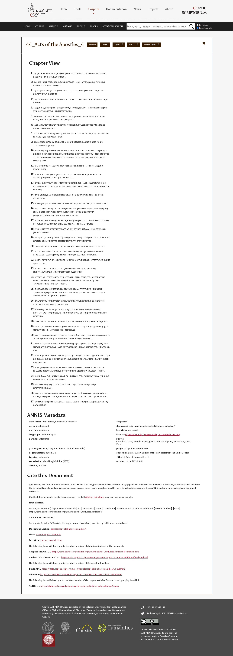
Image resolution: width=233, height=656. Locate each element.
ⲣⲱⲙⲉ (37, 102)
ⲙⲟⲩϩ (52, 133)
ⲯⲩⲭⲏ (94, 355)
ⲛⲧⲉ (35, 76)
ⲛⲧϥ (39, 401)
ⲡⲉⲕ (43, 292)
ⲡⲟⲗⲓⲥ (63, 309)
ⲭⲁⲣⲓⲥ (73, 370)
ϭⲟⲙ (37, 128)
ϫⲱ (39, 208)
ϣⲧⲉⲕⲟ (86, 90)
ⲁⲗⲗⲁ (37, 220)
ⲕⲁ (96, 358)
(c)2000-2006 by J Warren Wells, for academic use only (152, 434)
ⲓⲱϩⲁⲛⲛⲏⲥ (76, 116)
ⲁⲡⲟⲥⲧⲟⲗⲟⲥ (68, 367)
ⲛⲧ (85, 124)
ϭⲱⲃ (100, 142)
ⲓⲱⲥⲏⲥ (38, 393)
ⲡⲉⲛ (95, 288)
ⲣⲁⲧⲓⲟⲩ (98, 99)
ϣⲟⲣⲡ (91, 321)
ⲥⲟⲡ (97, 277)
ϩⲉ (85, 251)
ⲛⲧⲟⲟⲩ (38, 251)
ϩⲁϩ (35, 99)
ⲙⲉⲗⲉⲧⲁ (45, 295)
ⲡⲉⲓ (69, 223)
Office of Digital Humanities (56, 610)
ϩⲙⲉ (55, 259)
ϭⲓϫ (53, 90)
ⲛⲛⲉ (51, 220)
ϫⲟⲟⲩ (102, 246)
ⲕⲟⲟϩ (43, 169)
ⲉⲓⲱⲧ (99, 288)
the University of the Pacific (96, 613)
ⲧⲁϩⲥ (43, 312)
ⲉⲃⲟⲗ (50, 82)
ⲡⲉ (93, 73)
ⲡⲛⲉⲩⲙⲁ (71, 133)
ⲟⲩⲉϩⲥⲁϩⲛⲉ (42, 203)
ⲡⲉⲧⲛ (98, 157)
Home (64, 9)
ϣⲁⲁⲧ (62, 376)
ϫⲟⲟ (74, 271)
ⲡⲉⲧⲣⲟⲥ (43, 133)
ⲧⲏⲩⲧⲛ (73, 165)
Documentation (116, 9)
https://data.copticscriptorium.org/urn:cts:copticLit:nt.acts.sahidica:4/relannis (81, 574)
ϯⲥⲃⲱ (62, 82)
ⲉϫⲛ (68, 326)
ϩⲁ (88, 174)
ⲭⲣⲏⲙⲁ (87, 401)
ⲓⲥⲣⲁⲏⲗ (92, 150)
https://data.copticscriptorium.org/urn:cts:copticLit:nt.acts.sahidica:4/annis (79, 586)
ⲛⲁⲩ (39, 182)
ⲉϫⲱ (71, 73)
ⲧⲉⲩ (86, 99)
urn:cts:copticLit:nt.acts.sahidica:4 (68, 529)
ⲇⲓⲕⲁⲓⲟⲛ (102, 237)
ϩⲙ (50, 119)
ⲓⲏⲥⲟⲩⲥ (101, 82)
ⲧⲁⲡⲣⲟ (87, 288)
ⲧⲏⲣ (63, 150)
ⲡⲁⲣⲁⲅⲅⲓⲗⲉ (99, 220)
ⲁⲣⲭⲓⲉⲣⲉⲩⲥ (50, 116)
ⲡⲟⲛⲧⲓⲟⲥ (69, 312)
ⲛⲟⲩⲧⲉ (106, 153)
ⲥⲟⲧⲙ (74, 246)
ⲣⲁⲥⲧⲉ (100, 90)
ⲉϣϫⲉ (36, 142)
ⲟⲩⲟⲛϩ (104, 208)
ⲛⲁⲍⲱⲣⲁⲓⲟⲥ (60, 153)
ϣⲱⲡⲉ (51, 93)
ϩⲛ (97, 82)
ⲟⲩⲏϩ (91, 211)
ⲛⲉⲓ (69, 208)
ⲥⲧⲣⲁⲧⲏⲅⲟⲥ (100, 73)
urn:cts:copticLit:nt (52, 540)
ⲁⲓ (83, 157)
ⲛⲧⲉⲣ (37, 268)
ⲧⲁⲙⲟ (90, 268)
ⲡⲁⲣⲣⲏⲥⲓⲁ (40, 329)
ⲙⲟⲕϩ (38, 82)
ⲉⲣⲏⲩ (105, 203)
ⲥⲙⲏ (72, 277)
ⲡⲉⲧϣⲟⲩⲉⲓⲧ (60, 295)
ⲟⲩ (75, 73)
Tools (77, 9)
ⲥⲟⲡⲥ (50, 343)
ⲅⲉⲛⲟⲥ (56, 119)
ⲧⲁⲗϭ (68, 194)
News (137, 9)
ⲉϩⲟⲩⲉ (80, 240)
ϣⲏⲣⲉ (81, 309)
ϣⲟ (105, 99)
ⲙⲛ (47, 73)
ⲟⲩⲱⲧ (81, 355)
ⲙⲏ (64, 124)
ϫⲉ (54, 82)
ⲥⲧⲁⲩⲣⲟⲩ (88, 153)
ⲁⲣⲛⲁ (75, 215)
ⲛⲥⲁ (67, 240)
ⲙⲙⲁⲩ (96, 376)
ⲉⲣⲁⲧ (51, 124)
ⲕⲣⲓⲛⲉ (89, 237)
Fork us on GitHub (155, 607)
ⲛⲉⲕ (100, 326)
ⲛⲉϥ (37, 259)
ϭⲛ (102, 194)
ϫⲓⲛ (49, 223)
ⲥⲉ (56, 142)
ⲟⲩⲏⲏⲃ (85, 73)
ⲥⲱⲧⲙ (53, 99)
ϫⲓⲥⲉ (88, 292)
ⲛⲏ (50, 150)
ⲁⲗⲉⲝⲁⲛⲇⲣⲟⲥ (91, 116)
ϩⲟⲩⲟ (75, 220)
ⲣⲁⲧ (90, 157)
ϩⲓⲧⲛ (67, 165)
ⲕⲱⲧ (83, 165)
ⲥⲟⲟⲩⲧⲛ (48, 335)
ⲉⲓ (62, 73)
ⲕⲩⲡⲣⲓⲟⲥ (89, 396)
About (169, 9)
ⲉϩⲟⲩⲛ (70, 309)
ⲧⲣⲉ (61, 107)
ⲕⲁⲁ (64, 251)
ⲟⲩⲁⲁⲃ (81, 133)
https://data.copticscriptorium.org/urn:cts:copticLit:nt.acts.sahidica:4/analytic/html (104, 557)
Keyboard (203, 25)
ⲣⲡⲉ (40, 76)
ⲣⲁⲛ (52, 128)
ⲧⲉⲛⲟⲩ (54, 223)
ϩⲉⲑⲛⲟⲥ (82, 292)
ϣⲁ (92, 90)
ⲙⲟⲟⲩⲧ (56, 85)
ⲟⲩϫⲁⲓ (83, 142)
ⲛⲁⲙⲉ (51, 309)
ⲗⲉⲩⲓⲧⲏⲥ (79, 396)
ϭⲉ (45, 223)
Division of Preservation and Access (93, 610)
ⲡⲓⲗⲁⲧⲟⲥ (78, 312)
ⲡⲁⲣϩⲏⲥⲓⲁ (52, 182)
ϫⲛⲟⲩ (75, 124)
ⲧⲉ (68, 124)
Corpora (93, 9)
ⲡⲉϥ (95, 90)
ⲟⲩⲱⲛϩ (44, 150)
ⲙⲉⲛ (72, 153)
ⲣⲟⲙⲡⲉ (62, 259)
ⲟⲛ (41, 194)
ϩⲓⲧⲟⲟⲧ (54, 211)
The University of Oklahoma (67, 613)
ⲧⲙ (35, 223)
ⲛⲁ (40, 116)
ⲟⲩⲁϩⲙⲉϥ (46, 396)
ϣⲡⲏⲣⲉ (106, 335)
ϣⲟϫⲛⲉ (70, 321)
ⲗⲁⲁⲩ (82, 223)
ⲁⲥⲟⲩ (62, 379)
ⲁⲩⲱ (46, 76)
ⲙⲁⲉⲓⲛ (87, 259)
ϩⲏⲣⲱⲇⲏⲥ (56, 312)
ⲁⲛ (57, 186)
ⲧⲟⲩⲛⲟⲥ (40, 157)
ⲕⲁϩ (92, 280)
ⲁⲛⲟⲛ (42, 142)
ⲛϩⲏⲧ (73, 157)
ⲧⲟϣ (77, 321)
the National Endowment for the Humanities (104, 607)
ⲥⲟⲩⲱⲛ (83, 186)
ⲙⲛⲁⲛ (36, 116)
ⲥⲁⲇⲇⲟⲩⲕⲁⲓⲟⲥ (57, 76)
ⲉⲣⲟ (51, 229)
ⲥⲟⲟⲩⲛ (52, 186)
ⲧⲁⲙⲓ (76, 280)
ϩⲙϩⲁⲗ (48, 292)
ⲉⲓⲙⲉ (87, 182)
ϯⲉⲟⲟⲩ (56, 254)
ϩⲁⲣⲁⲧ (52, 384)
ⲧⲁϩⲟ (43, 124)
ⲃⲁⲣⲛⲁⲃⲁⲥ (72, 393)
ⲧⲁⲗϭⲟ (99, 259)
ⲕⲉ (60, 174)
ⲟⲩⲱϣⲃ (66, 237)
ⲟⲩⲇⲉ (69, 174)
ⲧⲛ (53, 150)
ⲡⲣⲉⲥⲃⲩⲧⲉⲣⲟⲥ (100, 107)
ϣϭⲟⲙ (62, 215)
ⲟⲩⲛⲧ (78, 376)
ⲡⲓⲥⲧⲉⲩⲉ (73, 99)
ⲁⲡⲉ (37, 169)
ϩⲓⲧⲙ (55, 338)
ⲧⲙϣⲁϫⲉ (79, 229)
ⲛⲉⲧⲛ (69, 268)
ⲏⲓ (102, 376)
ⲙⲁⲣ (91, 220)
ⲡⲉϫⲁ (87, 133)
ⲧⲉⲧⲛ (91, 124)
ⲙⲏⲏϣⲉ (54, 73)
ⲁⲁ (63, 208)
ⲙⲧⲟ (103, 157)
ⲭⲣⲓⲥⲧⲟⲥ (48, 153)
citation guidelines (94, 497)
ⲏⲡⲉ (90, 99)
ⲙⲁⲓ (95, 208)
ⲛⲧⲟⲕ (54, 280)
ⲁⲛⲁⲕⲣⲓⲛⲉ (61, 142)
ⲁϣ (103, 124)
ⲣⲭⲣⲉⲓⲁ (43, 387)
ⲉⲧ (51, 85)
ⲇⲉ (44, 73)
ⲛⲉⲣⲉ (90, 358)
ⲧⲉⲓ (59, 309)
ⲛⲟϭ (47, 367)
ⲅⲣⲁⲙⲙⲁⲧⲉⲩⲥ (47, 111)
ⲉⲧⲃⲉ (76, 142)
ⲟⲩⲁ (63, 174)
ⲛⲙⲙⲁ (89, 194)
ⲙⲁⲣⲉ (37, 150)
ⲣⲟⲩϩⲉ (40, 93)
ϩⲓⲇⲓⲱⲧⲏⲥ (40, 186)
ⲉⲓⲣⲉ (38, 321)
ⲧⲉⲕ (50, 321)
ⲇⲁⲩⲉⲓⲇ (37, 292)
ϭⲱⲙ (86, 376)
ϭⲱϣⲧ (56, 326)
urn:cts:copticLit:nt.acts (48, 534)
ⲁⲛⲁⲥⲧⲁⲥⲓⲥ (41, 85)
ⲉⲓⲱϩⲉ (48, 401)
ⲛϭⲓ (79, 73)
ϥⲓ (63, 277)
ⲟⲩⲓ (77, 358)
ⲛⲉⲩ (49, 90)
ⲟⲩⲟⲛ (78, 211)
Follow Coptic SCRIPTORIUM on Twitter (167, 613)
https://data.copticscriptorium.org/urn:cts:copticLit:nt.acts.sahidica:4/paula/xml (83, 569)
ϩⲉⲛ (95, 182)
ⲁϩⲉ (86, 157)
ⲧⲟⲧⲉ (36, 133)
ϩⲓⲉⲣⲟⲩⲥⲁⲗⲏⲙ (65, 111)
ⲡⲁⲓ (97, 124)
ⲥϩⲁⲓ (63, 186)
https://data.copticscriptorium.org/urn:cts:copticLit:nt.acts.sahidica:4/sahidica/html (95, 551)
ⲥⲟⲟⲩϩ (71, 343)
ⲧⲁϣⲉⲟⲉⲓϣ (90, 82)
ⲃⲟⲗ (67, 203)
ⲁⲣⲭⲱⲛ (82, 107)
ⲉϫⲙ (66, 223)
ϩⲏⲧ (45, 82)
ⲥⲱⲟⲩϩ (68, 107)
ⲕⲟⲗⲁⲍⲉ (92, 251)
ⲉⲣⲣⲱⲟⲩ (56, 300)
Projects (153, 9)
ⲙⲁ (57, 343)
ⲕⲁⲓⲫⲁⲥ (64, 116)
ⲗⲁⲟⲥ (71, 82)
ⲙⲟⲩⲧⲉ (45, 229)
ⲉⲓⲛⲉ (43, 90)
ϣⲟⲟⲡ (40, 119)
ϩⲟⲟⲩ (51, 142)
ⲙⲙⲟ (69, 142)
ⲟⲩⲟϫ (43, 160)
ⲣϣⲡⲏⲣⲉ (73, 186)
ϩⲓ (91, 277)
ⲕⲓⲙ (61, 343)
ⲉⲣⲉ (79, 157)
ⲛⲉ (57, 82)
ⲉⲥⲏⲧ (92, 174)
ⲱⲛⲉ (46, 165)
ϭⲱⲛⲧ (77, 326)
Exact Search (205, 28)
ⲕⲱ (39, 384)
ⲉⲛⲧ (46, 99)
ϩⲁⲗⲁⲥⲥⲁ (39, 283)
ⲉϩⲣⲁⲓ (66, 73)
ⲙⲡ (96, 194)
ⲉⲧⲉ (73, 376)
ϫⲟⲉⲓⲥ (46, 280)
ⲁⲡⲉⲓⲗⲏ (51, 251)
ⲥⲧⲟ (56, 165)
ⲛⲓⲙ (52, 145)
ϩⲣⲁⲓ (68, 157)
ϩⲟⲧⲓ (79, 208)
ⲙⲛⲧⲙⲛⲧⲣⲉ (84, 367)
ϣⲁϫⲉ (39, 73)
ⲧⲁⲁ (39, 177)
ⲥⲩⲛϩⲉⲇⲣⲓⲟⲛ (79, 203)
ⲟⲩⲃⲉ (35, 304)
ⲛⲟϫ (74, 90)
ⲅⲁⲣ (45, 93)
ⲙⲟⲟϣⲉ (64, 220)
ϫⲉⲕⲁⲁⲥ (45, 220)
